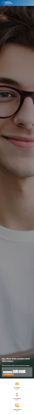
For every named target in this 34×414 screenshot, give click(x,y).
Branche (14, 369)
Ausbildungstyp (20, 369)
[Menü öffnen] (32, 4)
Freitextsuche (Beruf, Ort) (7, 370)
